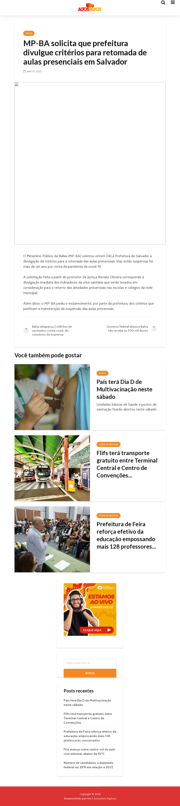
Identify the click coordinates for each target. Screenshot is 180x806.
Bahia (29, 33)
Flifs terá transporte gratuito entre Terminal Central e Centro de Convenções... (127, 464)
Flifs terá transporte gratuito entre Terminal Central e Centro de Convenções (88, 718)
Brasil (102, 373)
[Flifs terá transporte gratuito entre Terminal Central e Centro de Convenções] (52, 468)
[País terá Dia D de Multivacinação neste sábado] (52, 397)
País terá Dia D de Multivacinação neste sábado (124, 389)
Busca (90, 673)
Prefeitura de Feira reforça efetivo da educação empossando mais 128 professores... (126, 535)
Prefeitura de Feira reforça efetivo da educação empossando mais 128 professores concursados (90, 736)
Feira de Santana (108, 444)
